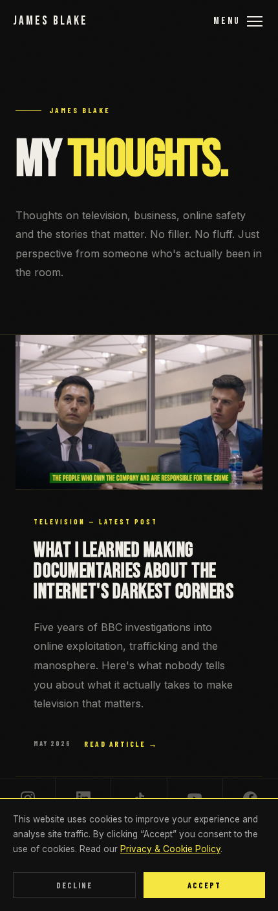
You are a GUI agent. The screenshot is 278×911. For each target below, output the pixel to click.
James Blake (50, 21)
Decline (74, 885)
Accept (204, 885)
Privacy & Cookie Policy (170, 849)
